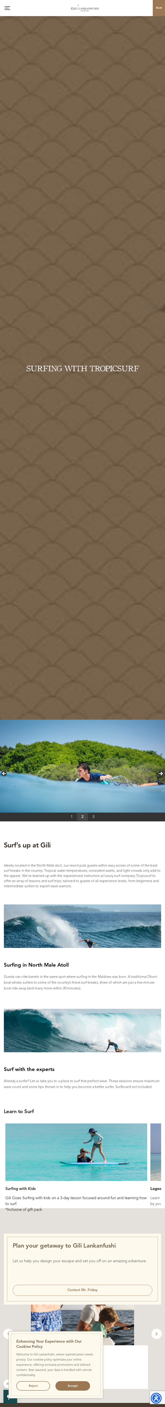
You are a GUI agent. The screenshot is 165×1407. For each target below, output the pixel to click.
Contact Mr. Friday (82, 1290)
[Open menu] (7, 8)
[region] (56, 1364)
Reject (33, 1385)
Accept (73, 1385)
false (4, 774)
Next (156, 1334)
